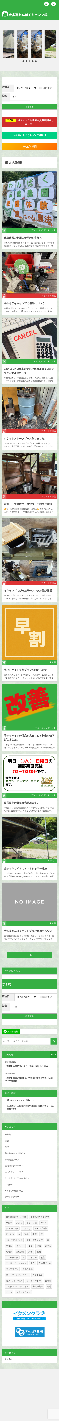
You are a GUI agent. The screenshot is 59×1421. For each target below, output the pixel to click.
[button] (46, 4)
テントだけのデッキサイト (43, 230)
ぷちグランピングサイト (17, 1286)
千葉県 (9, 1222)
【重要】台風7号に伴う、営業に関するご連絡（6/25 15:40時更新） (29, 1079)
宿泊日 (5, 87)
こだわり (52, 861)
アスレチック (12, 1257)
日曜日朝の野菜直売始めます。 (21, 802)
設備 (39, 1246)
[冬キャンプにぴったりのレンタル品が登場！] (29, 549)
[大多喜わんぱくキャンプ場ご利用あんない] (29, 902)
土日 (33, 1263)
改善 (43, 1257)
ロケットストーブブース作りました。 (25, 438)
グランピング (12, 1228)
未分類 (53, 662)
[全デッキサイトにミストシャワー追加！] (24, 44)
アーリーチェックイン (16, 1263)
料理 (7, 1147)
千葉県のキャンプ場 (40, 1217)
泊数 (4, 95)
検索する (29, 106)
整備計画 (20, 1251)
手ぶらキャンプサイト (45, 728)
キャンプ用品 (41, 1228)
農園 (29, 146)
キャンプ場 (31, 1222)
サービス (10, 1234)
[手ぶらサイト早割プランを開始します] (29, 632)
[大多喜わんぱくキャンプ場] (25, 14)
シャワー (32, 1257)
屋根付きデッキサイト (15, 1166)
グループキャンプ (34, 1240)
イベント (20, 1246)
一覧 (30, 955)
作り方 (44, 1222)
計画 (30, 1251)
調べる (48, 1246)
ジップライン (12, 1269)
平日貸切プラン (12, 1159)
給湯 (49, 1286)
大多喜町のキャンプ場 (16, 1217)
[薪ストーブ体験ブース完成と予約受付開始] (29, 473)
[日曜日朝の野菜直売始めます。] (29, 773)
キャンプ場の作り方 (14, 1191)
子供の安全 (38, 1286)
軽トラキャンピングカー (17, 1275)
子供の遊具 (27, 1269)
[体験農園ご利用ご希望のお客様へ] (29, 199)
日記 (7, 1141)
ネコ (30, 1246)
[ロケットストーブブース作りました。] (29, 408)
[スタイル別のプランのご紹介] (10, 44)
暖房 (35, 1234)
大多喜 (19, 1222)
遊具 (26, 1234)
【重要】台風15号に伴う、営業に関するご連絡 (26, 1066)
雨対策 (9, 1251)
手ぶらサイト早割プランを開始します (25, 670)
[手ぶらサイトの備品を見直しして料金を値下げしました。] (29, 705)
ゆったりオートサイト (15, 1172)
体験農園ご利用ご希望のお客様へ (23, 237)
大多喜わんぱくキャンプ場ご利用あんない (28, 931)
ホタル (9, 1246)
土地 (39, 1251)
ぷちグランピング (14, 1240)
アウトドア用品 (48, 296)
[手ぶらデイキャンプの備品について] (29, 273)
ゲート (9, 1292)
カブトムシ (38, 1275)
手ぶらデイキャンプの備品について (24, 303)
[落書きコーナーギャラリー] (38, 44)
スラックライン (23, 1292)
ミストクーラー (33, 1281)
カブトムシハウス (14, 1281)
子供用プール (45, 1263)
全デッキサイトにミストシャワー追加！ (26, 868)
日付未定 (47, 88)
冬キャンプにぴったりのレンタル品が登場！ (29, 590)
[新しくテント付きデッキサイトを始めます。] (51, 44)
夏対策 (48, 1281)
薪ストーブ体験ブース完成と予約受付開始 (28, 504)
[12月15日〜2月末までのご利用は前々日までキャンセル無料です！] (29, 338)
